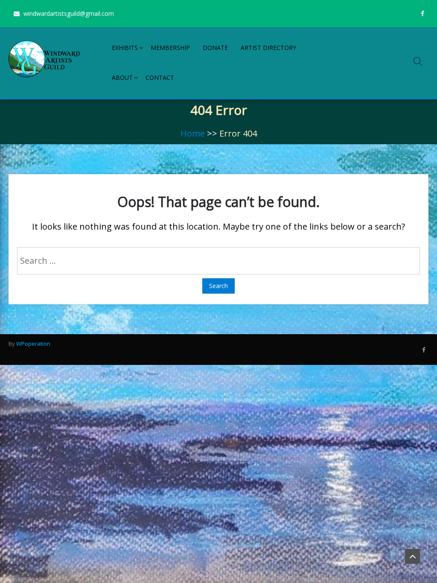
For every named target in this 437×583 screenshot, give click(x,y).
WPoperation (33, 343)
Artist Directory (268, 48)
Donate (215, 48)
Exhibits (125, 48)
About (122, 77)
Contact (160, 77)
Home (193, 133)
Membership (170, 48)
